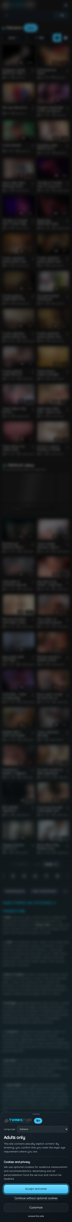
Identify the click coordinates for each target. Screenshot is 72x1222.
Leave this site (36, 1216)
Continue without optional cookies (36, 1198)
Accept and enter (36, 1189)
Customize (36, 1207)
